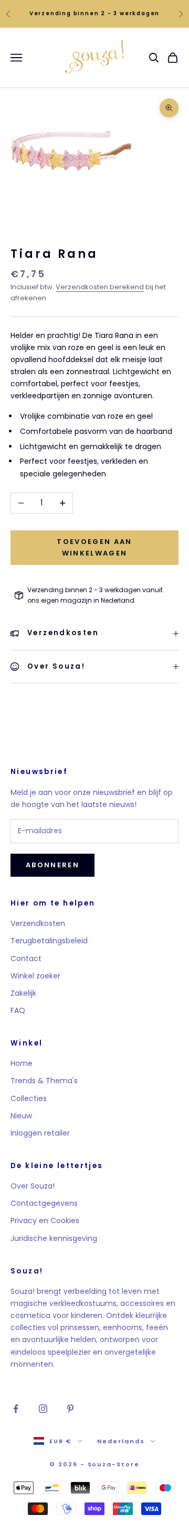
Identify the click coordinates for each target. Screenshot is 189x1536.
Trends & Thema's (44, 1080)
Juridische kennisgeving (53, 1238)
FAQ (17, 1010)
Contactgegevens (44, 1203)
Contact (25, 958)
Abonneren (52, 865)
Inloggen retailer (40, 1133)
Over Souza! (32, 1186)
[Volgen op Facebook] (15, 1408)
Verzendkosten (37, 923)
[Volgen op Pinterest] (70, 1408)
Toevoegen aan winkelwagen (94, 547)
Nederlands (121, 1441)
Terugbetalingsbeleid (49, 940)
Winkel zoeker (35, 976)
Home (21, 1063)
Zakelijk (23, 993)
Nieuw (21, 1115)
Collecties (28, 1098)
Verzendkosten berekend (100, 287)
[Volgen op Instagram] (43, 1408)
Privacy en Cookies (44, 1220)
